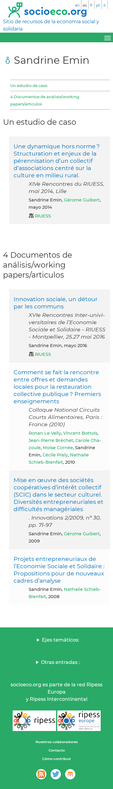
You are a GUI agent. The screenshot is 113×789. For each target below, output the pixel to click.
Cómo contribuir (56, 759)
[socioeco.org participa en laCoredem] (70, 774)
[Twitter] (56, 774)
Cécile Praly (55, 455)
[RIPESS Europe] (79, 720)
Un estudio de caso (28, 85)
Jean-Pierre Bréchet (51, 440)
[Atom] (41, 774)
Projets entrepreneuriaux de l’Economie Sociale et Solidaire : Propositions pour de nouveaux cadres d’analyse (59, 569)
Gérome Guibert (82, 200)
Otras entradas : (60, 662)
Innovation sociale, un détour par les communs (56, 302)
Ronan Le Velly (45, 433)
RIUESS (43, 216)
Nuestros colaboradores (57, 742)
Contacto (57, 750)
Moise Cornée (58, 447)
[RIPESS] (34, 720)
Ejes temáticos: (60, 640)
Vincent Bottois (80, 433)
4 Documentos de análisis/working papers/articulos (44, 100)
